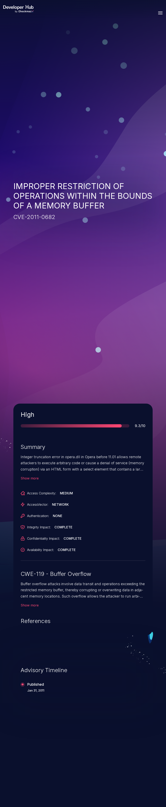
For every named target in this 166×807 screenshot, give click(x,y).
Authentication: (38, 516)
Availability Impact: (40, 550)
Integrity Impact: (39, 527)
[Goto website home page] (18, 9)
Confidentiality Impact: (43, 538)
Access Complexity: (41, 493)
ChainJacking (32, 750)
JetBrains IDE (110, 750)
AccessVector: (37, 504)
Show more (30, 478)
